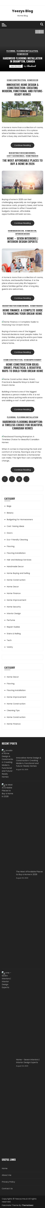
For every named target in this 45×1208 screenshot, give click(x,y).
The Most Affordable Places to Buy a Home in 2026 (22, 162)
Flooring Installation (27, 51)
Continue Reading (22, 145)
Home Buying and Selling (18, 573)
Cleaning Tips (13, 710)
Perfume (11, 620)
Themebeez (27, 1205)
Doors (9, 533)
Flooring (10, 51)
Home (5, 1168)
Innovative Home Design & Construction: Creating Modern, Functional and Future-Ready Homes (22, 89)
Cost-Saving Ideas (15, 156)
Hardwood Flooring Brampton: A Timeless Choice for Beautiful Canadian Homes (22, 424)
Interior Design (22, 234)
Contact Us (7, 1188)
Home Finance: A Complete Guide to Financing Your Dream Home (23, 311)
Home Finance (32, 156)
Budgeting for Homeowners (22, 153)
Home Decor (22, 54)
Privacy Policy (8, 1181)
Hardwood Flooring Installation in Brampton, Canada (22, 59)
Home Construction (16, 80)
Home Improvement (32, 360)
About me (6, 1175)
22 (19, 479)
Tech (9, 640)
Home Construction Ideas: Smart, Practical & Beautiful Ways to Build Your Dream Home (22, 367)
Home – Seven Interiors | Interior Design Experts (22, 240)
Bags (9, 506)
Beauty (10, 512)
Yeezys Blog (22, 11)
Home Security (14, 606)
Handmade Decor (16, 231)
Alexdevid (31, 66)
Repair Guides (13, 626)
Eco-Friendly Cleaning (17, 539)
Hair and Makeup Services (19, 559)
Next (26, 479)
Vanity (10, 647)
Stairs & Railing (14, 633)
